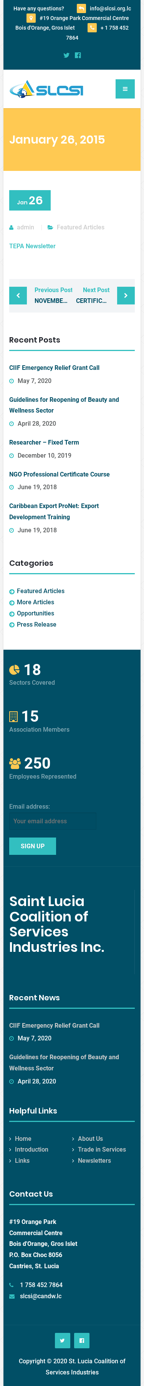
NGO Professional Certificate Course (59, 474)
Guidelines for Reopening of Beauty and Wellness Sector (64, 405)
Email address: (29, 806)
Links (22, 1160)
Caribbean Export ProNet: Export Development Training (54, 511)
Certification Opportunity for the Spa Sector (105, 295)
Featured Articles (80, 227)
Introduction (31, 1149)
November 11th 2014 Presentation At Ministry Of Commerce (53, 295)
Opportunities (35, 613)
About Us (90, 1138)
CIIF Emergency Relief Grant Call (54, 367)
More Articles (35, 602)
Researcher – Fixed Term (44, 442)
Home (23, 1138)
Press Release (36, 624)
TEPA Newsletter (32, 246)
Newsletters (94, 1160)
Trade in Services (102, 1149)
